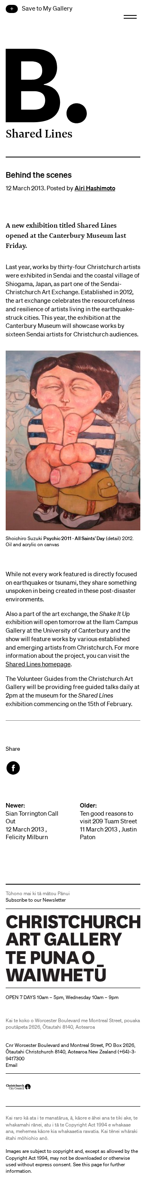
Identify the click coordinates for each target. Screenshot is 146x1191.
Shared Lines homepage (38, 664)
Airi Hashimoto (95, 188)
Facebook (14, 768)
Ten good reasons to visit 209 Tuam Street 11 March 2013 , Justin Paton (108, 821)
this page (92, 1164)
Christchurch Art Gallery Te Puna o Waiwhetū (54, 981)
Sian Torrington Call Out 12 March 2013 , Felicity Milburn (32, 821)
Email (11, 1065)
